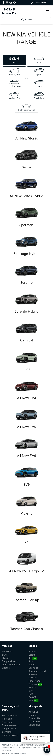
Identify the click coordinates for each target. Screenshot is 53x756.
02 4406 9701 (41, 2)
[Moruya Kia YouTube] (11, 2)
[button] (47, 11)
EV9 (31, 694)
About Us (33, 712)
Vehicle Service (9, 715)
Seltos (32, 664)
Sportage (33, 668)
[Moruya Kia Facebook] (4, 2)
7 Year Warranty (10, 725)
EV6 (31, 691)
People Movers (9, 661)
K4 (30, 658)
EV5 (31, 700)
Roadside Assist (10, 735)
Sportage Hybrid (37, 671)
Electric (6, 668)
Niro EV (32, 687)
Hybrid (5, 658)
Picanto (32, 651)
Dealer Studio (19, 753)
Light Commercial (11, 664)
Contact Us (34, 718)
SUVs (4, 655)
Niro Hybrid (34, 681)
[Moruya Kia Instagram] (7, 2)
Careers (32, 715)
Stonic (32, 661)
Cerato (32, 655)
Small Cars (7, 651)
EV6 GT (32, 697)
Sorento (33, 674)
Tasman (33, 684)
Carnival (33, 678)
